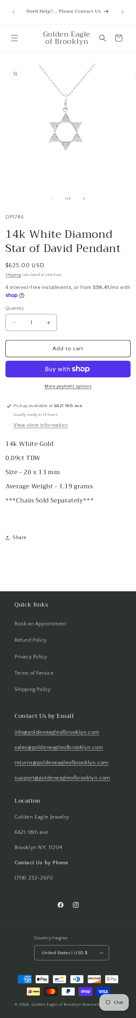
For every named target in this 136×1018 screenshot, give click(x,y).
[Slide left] (52, 199)
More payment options (68, 386)
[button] (14, 38)
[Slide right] (84, 199)
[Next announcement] (123, 12)
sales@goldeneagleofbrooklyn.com (59, 747)
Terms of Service (34, 673)
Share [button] (19, 538)
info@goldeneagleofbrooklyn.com (57, 732)
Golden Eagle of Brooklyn (56, 1004)
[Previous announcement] (13, 12)
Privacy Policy (31, 657)
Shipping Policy (33, 689)
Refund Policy (31, 640)
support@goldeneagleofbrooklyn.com (62, 778)
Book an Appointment (40, 624)
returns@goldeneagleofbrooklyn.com (61, 763)
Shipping (13, 275)
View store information (40, 425)
